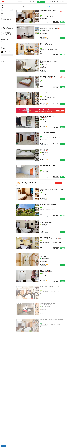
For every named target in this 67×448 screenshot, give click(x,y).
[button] (12, 5)
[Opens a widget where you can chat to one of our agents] (3, 446)
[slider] (1, 9)
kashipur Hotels (21, 4)
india (17, 4)
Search (40, 1)
